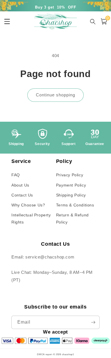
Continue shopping (55, 94)
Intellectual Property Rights (31, 218)
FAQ (15, 175)
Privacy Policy (69, 175)
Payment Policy (71, 185)
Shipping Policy (71, 195)
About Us (20, 185)
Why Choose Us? (28, 205)
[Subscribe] (93, 322)
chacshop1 (68, 354)
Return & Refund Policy (72, 218)
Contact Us (22, 195)
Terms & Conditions (75, 205)
